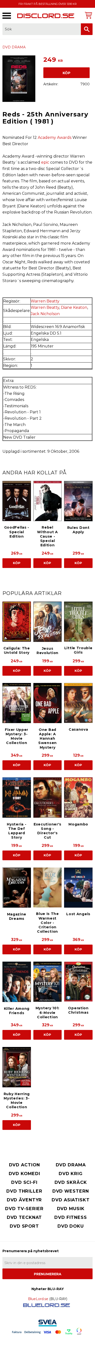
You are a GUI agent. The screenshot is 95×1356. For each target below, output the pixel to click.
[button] (6, 15)
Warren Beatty (45, 301)
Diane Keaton (74, 307)
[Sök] (87, 29)
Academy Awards (54, 137)
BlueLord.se (38, 1299)
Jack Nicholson (45, 313)
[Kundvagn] (88, 15)
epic (45, 162)
